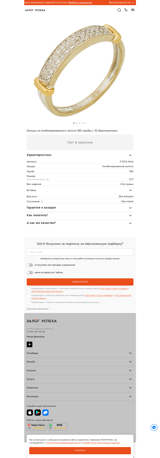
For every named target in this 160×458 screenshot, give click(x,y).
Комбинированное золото (117, 166)
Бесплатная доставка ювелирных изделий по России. (128, 2)
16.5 (131, 179)
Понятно (80, 450)
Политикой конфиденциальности (63, 443)
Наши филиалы (36, 336)
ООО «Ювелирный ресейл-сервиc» (47, 291)
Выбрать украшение (68, 2)
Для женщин (126, 196)
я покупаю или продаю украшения (55, 265)
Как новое (127, 201)
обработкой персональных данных (101, 443)
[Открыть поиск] (119, 10)
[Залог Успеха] (35, 10)
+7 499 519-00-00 (36, 332)
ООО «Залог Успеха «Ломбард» (114, 288)
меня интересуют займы (49, 272)
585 (131, 171)
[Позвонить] (126, 9)
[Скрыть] (132, 3)
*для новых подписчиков (38, 308)
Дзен (29, 344)
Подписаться (80, 282)
